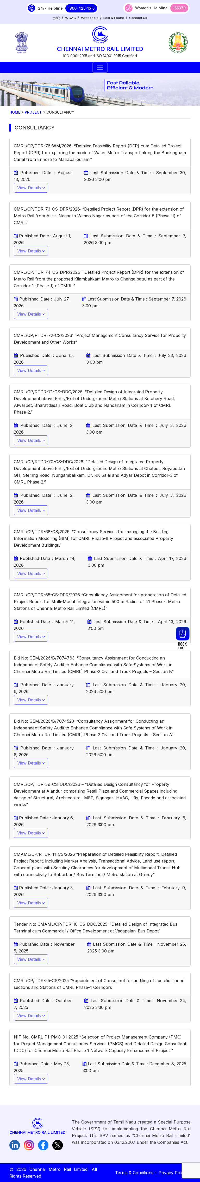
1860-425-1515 (81, 8)
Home (14, 112)
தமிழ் (56, 18)
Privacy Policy (173, 1172)
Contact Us (138, 18)
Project (33, 112)
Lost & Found (113, 18)
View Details (29, 187)
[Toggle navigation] (100, 67)
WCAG (70, 18)
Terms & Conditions (134, 1172)
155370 (179, 8)
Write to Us (89, 18)
